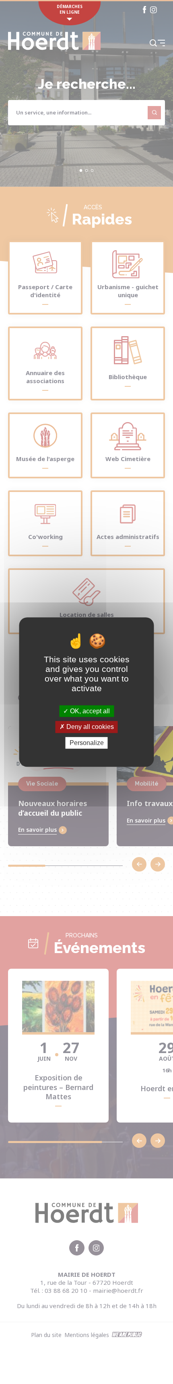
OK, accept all (89, 711)
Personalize (87, 742)
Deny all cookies (89, 726)
